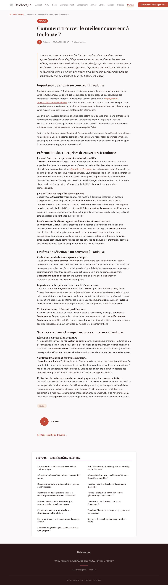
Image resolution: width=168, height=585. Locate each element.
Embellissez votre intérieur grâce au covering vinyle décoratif (109, 467)
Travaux (130, 5)
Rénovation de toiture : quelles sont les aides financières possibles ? (108, 476)
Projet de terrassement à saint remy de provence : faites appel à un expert (55, 503)
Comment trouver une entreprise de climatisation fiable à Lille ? (54, 511)
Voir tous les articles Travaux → (52, 435)
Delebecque (20, 5)
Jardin (101, 5)
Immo (93, 5)
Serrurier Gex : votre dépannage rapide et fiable (107, 520)
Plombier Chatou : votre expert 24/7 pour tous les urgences (109, 511)
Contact (92, 570)
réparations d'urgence (81, 169)
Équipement (82, 5)
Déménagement (67, 5)
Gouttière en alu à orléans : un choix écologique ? (104, 503)
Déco (54, 5)
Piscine (120, 5)
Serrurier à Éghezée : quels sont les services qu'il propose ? (57, 529)
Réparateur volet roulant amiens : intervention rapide (58, 476)
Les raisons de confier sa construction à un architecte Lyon (56, 467)
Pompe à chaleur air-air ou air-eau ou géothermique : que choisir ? (105, 494)
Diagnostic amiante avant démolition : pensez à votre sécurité (58, 485)
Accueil (38, 5)
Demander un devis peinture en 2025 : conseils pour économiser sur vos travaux (56, 494)
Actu (47, 5)
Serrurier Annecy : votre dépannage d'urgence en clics (58, 520)
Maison (111, 5)
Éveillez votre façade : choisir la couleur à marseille (107, 485)
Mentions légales (79, 570)
